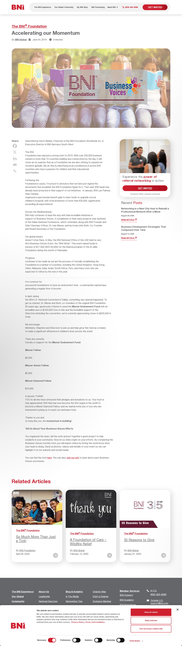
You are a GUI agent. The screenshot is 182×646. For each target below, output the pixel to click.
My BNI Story (82, 7)
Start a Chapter (100, 596)
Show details (135, 641)
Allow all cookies (151, 612)
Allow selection (151, 621)
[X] (15, 152)
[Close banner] (178, 610)
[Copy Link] (15, 171)
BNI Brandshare (128, 604)
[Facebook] (15, 146)
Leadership (44, 596)
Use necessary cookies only (151, 629)
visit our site (73, 457)
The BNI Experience (42, 7)
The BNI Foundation (29, 26)
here (49, 457)
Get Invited (155, 7)
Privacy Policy (77, 622)
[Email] (15, 165)
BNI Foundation (27, 550)
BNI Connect (126, 595)
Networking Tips (74, 601)
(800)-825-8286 (131, 7)
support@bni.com (159, 602)
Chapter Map (99, 591)
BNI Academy (127, 599)
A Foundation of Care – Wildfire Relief (88, 542)
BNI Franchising (98, 7)
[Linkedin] (15, 158)
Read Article (128, 220)
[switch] (76, 640)
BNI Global (21, 39)
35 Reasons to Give (139, 540)
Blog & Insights (74, 591)
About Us (44, 591)
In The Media (72, 596)
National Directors (48, 601)
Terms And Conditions (95, 622)
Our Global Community (64, 7)
